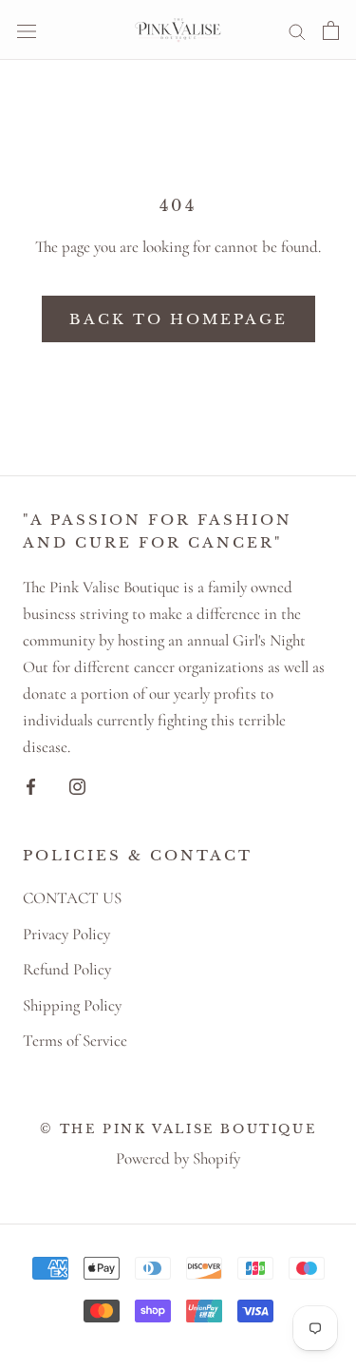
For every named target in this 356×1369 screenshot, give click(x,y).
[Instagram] (77, 784)
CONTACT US (72, 898)
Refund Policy (67, 969)
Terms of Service (75, 1041)
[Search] (297, 30)
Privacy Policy (66, 934)
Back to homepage (178, 319)
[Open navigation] (26, 30)
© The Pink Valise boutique (178, 1129)
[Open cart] (331, 30)
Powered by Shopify (178, 1158)
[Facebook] (31, 784)
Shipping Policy (72, 1005)
